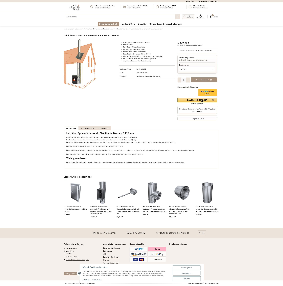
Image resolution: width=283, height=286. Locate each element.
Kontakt (202, 233)
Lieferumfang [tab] (103, 128)
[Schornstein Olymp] (74, 6)
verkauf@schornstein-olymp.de (172, 232)
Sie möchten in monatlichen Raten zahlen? (197, 110)
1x (75, 209)
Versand (92, 283)
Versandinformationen (111, 263)
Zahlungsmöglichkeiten (111, 257)
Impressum (86, 279)
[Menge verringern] (179, 80)
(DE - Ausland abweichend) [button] (203, 50)
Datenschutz (96, 279)
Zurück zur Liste (68, 29)
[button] (213, 16)
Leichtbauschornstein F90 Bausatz (149, 76)
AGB (104, 254)
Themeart (200, 283)
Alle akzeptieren (186, 268)
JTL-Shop (216, 283)
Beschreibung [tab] (71, 128)
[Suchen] (177, 16)
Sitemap (106, 260)
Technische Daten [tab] (87, 128)
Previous (68, 199)
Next (214, 199)
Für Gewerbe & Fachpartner (208, 1)
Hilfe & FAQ (190, 1)
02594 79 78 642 (136, 232)
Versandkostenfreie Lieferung (194, 45)
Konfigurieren (186, 273)
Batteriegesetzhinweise (111, 248)
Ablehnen (186, 278)
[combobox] (197, 69)
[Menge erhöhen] (188, 80)
